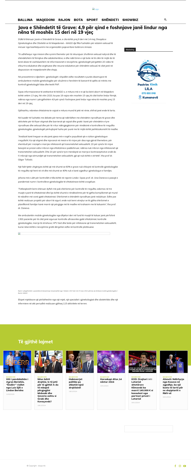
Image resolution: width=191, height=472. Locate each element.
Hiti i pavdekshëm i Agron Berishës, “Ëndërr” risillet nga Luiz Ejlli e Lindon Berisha (17, 385)
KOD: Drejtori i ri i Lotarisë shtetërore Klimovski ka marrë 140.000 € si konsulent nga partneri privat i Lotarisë (142, 389)
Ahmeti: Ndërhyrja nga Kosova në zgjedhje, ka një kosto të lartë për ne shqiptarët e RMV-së (173, 386)
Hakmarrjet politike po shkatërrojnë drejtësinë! (76, 383)
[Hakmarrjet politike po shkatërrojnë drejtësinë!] (80, 362)
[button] (165, 20)
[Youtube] (184, 465)
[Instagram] (180, 465)
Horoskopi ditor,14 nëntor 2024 (111, 380)
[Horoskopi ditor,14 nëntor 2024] (111, 362)
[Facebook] (175, 465)
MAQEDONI (10, 377)
